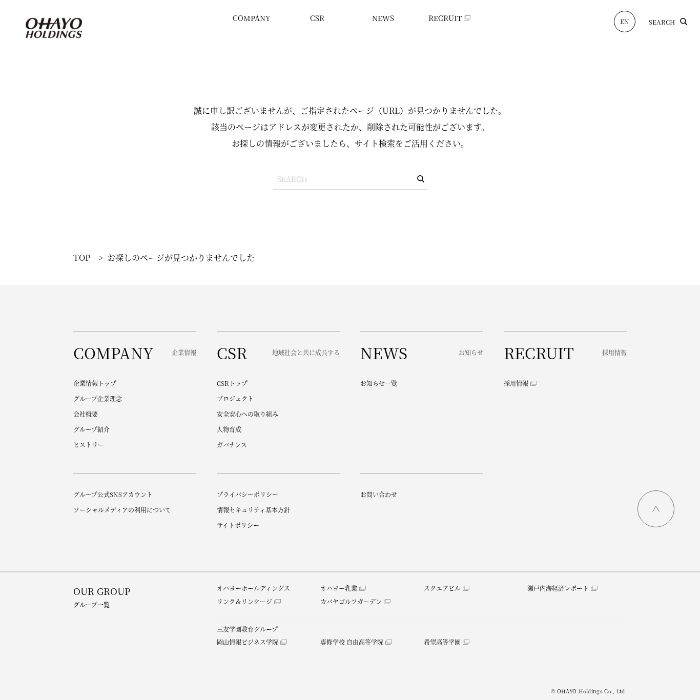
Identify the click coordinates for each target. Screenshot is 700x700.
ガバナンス (232, 444)
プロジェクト (235, 398)
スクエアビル (442, 588)
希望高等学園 (442, 641)
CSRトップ (232, 383)
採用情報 (516, 383)
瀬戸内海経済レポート (558, 588)
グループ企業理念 (97, 398)
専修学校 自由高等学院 (351, 641)
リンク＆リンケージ (244, 601)
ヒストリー (88, 444)
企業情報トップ (94, 383)
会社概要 (85, 413)
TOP (81, 257)
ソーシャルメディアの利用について (122, 509)
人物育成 (229, 429)
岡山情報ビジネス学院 (247, 641)
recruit (445, 18)
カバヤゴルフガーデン (351, 601)
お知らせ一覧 (378, 383)
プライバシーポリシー (247, 494)
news (383, 18)
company (252, 18)
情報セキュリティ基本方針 (253, 509)
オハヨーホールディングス (253, 588)
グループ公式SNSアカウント (113, 494)
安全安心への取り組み (247, 413)
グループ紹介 (91, 429)
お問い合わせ (378, 494)
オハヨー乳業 (338, 588)
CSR (317, 18)
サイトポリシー (238, 525)
